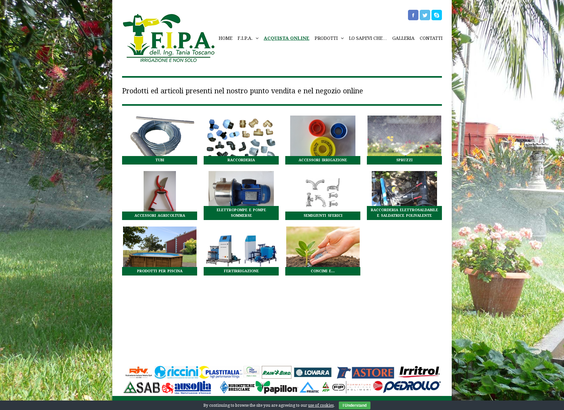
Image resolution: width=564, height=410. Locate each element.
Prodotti (327, 38)
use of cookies (321, 405)
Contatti (431, 38)
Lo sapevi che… (368, 38)
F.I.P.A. (246, 38)
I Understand (355, 405)
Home (225, 38)
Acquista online (286, 38)
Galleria (403, 38)
